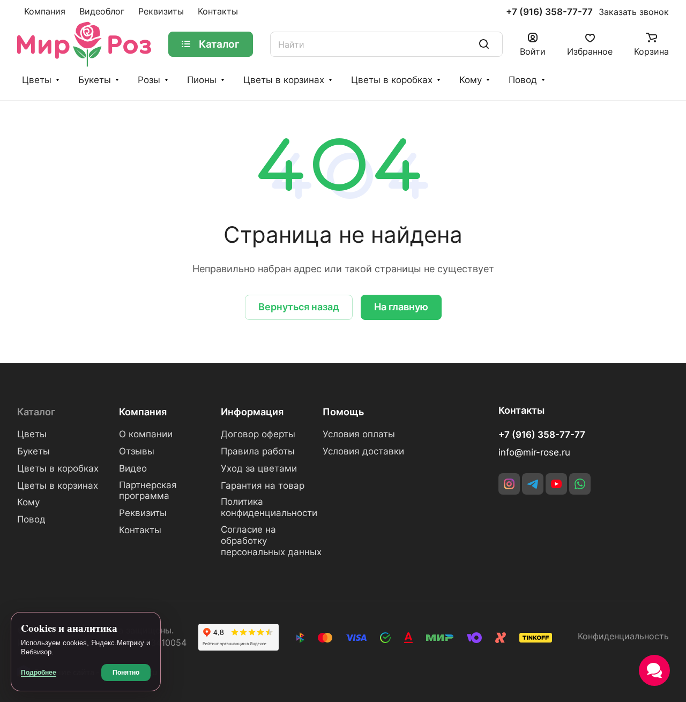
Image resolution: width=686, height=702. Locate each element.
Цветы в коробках (392, 79)
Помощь (343, 411)
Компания (143, 411)
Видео (133, 468)
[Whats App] (580, 484)
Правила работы (258, 451)
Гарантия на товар (262, 485)
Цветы (36, 79)
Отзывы (136, 451)
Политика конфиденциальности (269, 507)
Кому (470, 79)
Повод (523, 79)
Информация (252, 411)
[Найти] (484, 44)
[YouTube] (556, 484)
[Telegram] (532, 484)
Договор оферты (258, 434)
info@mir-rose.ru (534, 452)
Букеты (94, 79)
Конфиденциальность (623, 636)
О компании (146, 434)
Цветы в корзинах (283, 79)
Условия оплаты (359, 434)
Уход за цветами (259, 468)
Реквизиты (143, 512)
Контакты (140, 530)
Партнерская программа (148, 491)
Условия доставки (363, 451)
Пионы (202, 79)
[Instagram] (509, 484)
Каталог (36, 411)
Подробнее (38, 672)
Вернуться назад (298, 306)
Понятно (126, 672)
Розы (149, 79)
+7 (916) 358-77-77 (549, 12)
